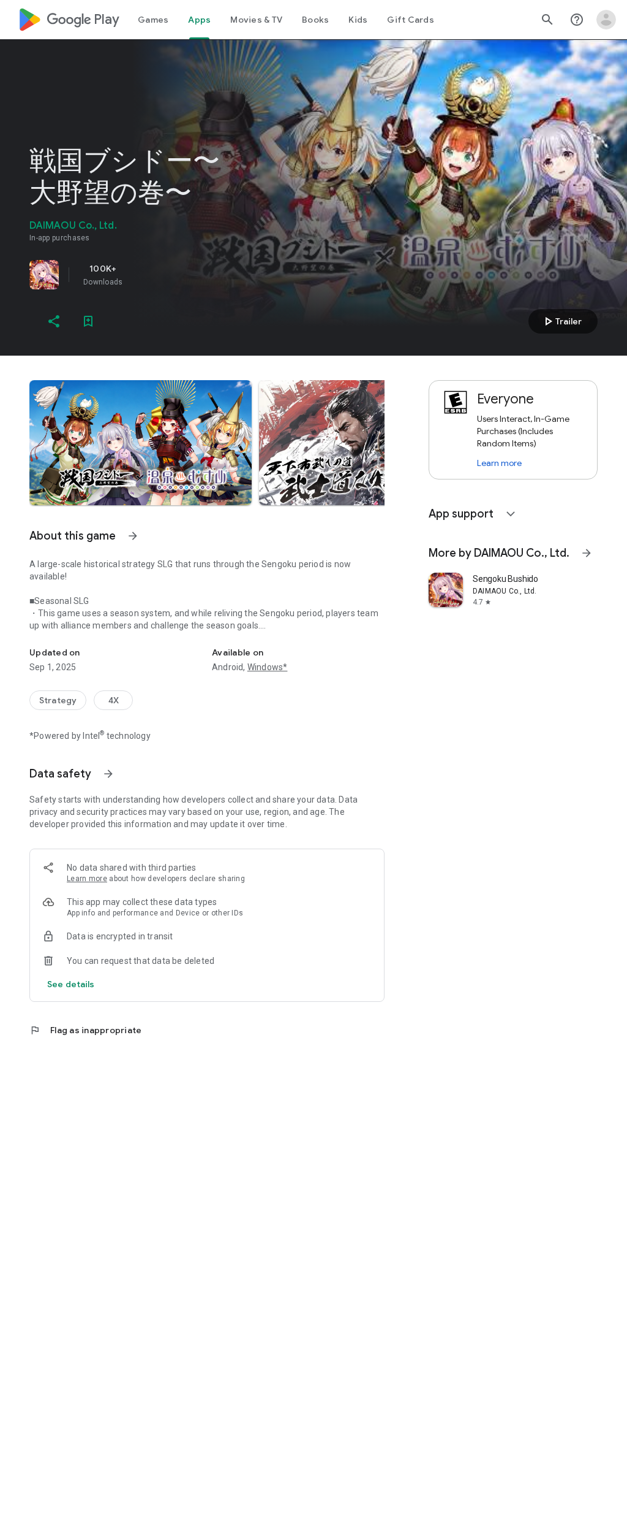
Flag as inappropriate (85, 1030)
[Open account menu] (606, 19)
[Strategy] (57, 700)
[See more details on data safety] (71, 984)
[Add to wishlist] (88, 321)
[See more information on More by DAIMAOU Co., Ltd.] (586, 553)
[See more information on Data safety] (108, 774)
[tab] (153, 19)
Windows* (267, 667)
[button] (140, 442)
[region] (200, 274)
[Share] (54, 321)
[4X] (113, 700)
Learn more (87, 878)
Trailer (561, 321)
